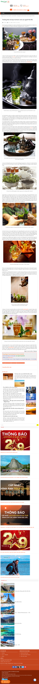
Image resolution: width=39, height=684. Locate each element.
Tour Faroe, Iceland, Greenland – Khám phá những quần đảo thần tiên (15, 591)
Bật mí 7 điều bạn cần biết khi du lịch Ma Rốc (12, 394)
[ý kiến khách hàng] (19, 9)
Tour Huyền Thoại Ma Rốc (20, 355)
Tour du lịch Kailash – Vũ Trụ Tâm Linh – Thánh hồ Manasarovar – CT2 (15, 612)
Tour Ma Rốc (13, 22)
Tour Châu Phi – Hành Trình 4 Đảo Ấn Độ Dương (11, 634)
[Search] (38, 425)
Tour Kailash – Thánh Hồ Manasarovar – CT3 (10, 644)
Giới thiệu (3, 653)
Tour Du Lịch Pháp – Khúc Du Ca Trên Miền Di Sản (11, 601)
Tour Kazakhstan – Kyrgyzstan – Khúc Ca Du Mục (11, 623)
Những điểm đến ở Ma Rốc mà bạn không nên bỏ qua (13, 409)
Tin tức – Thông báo (5, 654)
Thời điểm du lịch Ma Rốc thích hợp (10, 416)
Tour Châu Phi (18, 22)
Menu (3, 13)
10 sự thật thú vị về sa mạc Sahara (10, 387)
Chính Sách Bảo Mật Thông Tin (25, 654)
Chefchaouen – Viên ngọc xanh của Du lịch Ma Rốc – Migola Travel (13, 401)
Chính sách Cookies (24, 656)
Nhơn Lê (9, 22)
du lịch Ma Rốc (29, 61)
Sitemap (3, 656)
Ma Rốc (13, 56)
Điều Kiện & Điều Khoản (24, 653)
